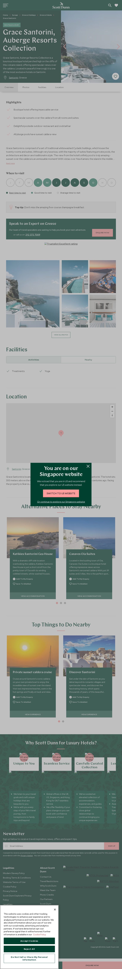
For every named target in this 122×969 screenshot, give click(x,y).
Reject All (29, 949)
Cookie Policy (39, 934)
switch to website (61, 493)
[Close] (55, 909)
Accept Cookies (29, 941)
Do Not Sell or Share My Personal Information (29, 958)
